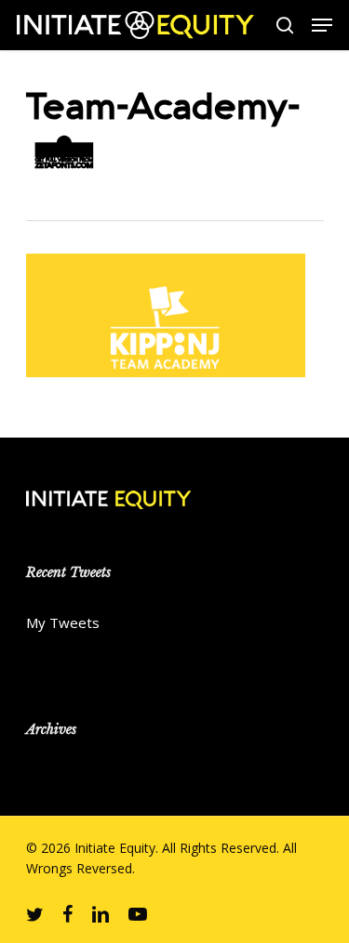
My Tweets (63, 622)
